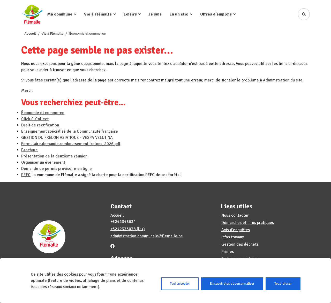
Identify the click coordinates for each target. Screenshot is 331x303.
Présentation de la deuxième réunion (54, 156)
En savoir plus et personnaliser (232, 284)
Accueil (30, 33)
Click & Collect (35, 119)
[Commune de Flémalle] (32, 14)
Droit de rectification (40, 125)
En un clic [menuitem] (178, 14)
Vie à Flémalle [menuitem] (98, 14)
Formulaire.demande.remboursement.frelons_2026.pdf (70, 143)
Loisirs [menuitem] (130, 14)
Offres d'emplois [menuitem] (216, 14)
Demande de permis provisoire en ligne (56, 168)
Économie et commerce (42, 112)
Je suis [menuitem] (155, 14)
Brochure (29, 150)
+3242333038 (123, 228)
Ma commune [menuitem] (59, 14)
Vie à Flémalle (52, 33)
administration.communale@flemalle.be (146, 236)
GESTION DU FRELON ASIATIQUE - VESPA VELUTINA (67, 137)
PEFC (26, 174)
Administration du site (283, 80)
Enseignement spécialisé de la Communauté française (69, 131)
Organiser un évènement (43, 162)
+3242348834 (123, 221)
